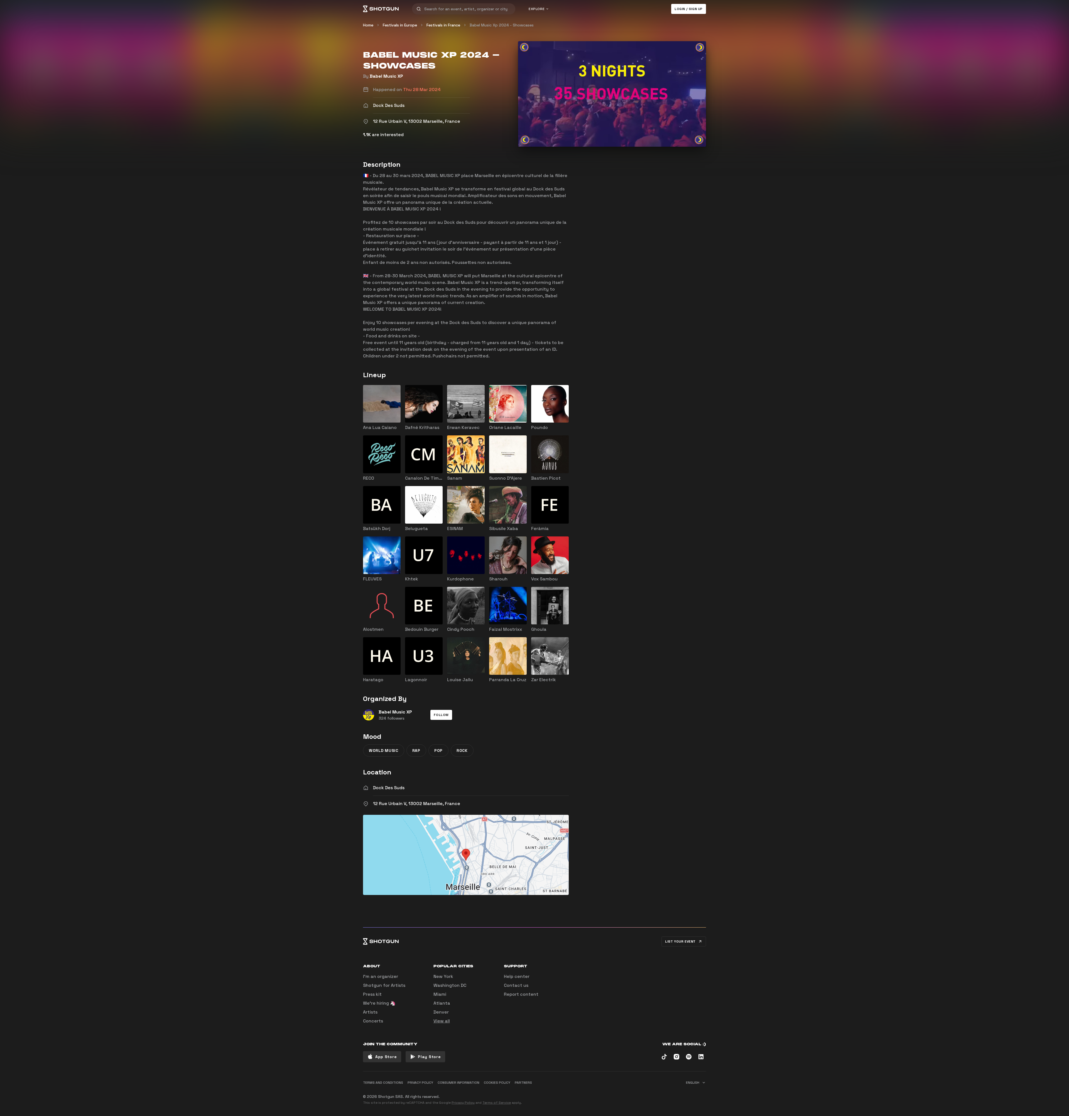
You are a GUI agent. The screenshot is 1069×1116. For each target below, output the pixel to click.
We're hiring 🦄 (379, 1003)
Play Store (429, 1056)
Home (368, 25)
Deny (696, 1094)
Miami (439, 994)
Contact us (516, 985)
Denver (441, 1012)
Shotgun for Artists (384, 985)
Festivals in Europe (400, 25)
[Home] (381, 9)
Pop (438, 750)
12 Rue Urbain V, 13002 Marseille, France (416, 803)
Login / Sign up (689, 9)
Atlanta (441, 1003)
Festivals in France (443, 25)
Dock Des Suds (388, 788)
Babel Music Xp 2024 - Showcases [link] (502, 25)
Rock (462, 750)
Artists (370, 1012)
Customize (666, 1094)
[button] (441, 715)
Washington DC (449, 985)
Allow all (636, 1094)
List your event (680, 941)
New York (443, 976)
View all (441, 1021)
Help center (516, 976)
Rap (416, 750)
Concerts (373, 1021)
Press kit (372, 994)
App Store (386, 1056)
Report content (521, 994)
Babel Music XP (386, 76)
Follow (441, 715)
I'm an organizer (380, 976)
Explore (537, 9)
